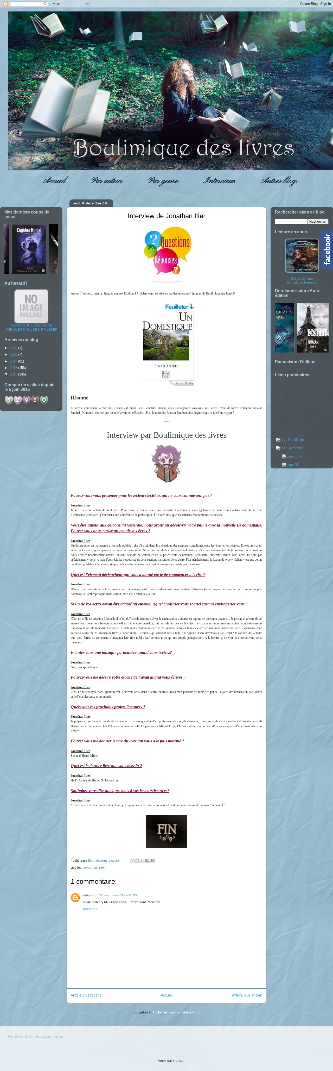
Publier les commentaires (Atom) (176, 1012)
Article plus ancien (247, 995)
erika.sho (90, 895)
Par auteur (107, 181)
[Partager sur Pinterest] (152, 860)
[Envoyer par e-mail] (132, 860)
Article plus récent (86, 995)
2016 (14, 368)
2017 (14, 361)
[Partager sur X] (142, 860)
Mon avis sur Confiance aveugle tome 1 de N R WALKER (31, 327)
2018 (14, 354)
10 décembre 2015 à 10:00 (117, 895)
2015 (14, 374)
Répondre (90, 909)
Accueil (54, 181)
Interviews (219, 181)
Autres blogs (279, 181)
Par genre (163, 181)
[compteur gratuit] (26, 404)
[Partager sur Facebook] (147, 860)
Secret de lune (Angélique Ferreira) (302, 280)
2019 (14, 348)
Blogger (178, 1060)
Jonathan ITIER (94, 867)
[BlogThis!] (137, 860)
